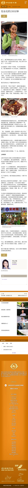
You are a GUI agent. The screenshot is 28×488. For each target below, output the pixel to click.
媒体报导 (14, 425)
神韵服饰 (14, 447)
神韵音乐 (14, 443)
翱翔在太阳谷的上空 (22, 295)
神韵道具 (14, 450)
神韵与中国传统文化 (13, 454)
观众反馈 (14, 423)
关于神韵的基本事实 (13, 404)
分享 (4, 16)
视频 (14, 415)
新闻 (7, 343)
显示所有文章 (14, 264)
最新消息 (14, 431)
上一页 (4, 6)
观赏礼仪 (14, 412)
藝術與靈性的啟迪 (13, 408)
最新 (14, 418)
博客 (9, 6)
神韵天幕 (14, 449)
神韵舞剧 (14, 452)
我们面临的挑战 (14, 407)
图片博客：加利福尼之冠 (6, 295)
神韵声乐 (14, 445)
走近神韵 (14, 398)
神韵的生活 (14, 402)
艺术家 (14, 410)
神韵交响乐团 (13, 400)
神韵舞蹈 (14, 442)
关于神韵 (14, 394)
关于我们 (14, 419)
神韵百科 (14, 439)
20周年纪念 (14, 397)
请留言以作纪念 (14, 388)
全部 (3, 343)
